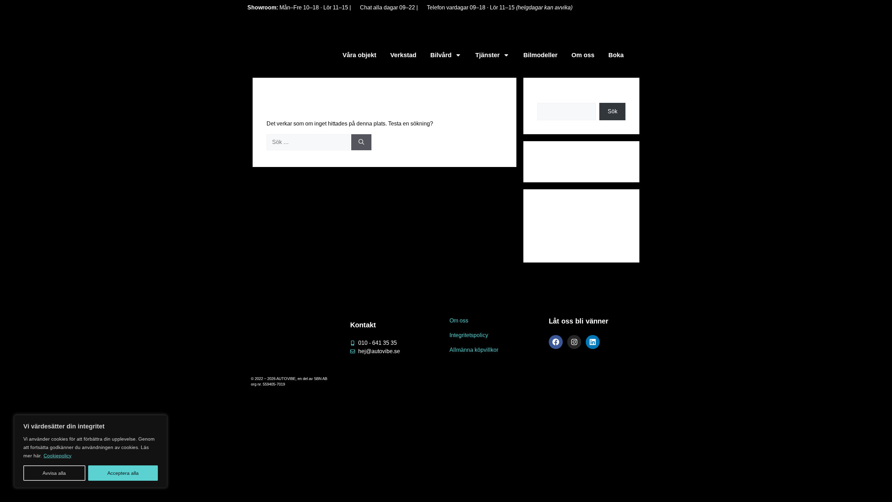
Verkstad (403, 55)
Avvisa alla (54, 473)
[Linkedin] (593, 342)
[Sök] (361, 142)
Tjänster (487, 55)
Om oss (582, 55)
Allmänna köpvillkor (473, 350)
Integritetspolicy (468, 335)
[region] (90, 451)
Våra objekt (359, 55)
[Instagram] (574, 342)
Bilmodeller (540, 55)
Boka (616, 55)
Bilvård (441, 55)
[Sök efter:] (308, 142)
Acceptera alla (123, 473)
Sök (542, 96)
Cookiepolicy (57, 455)
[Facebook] (556, 342)
